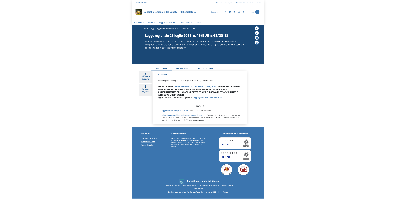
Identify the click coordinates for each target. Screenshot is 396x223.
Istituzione (139, 22)
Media (199, 22)
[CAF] (243, 170)
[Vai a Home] (139, 11)
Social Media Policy (189, 185)
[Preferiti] (257, 33)
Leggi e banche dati (167, 22)
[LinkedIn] (243, 12)
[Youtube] (234, 12)
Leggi (152, 28)
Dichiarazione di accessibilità (209, 185)
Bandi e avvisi (240, 3)
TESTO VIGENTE (161, 68)
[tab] (197, 77)
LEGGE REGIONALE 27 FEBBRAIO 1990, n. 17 (195, 86)
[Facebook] (221, 12)
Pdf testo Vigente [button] (145, 77)
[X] (225, 12)
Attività (151, 22)
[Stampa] (257, 43)
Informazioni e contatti (253, 3)
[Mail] (257, 38)
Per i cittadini (186, 22)
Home (146, 28)
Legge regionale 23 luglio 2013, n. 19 (175, 110)
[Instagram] (239, 12)
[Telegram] (230, 12)
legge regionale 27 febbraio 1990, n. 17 (208, 97)
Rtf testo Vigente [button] (146, 90)
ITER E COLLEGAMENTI (205, 68)
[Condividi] (257, 28)
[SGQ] (235, 143)
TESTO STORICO (182, 68)
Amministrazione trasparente (225, 3)
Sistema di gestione (147, 145)
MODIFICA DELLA (168, 115)
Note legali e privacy (173, 185)
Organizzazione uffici (148, 142)
